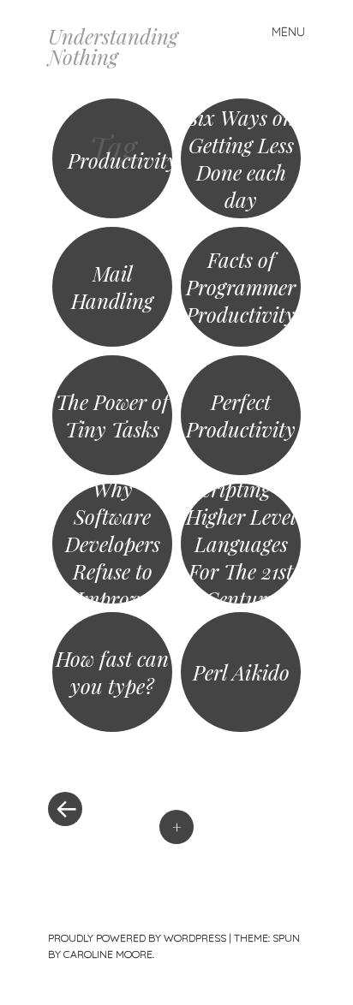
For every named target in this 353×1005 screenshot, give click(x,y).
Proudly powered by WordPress (137, 937)
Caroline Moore (108, 954)
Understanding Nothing (113, 46)
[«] (112, 757)
